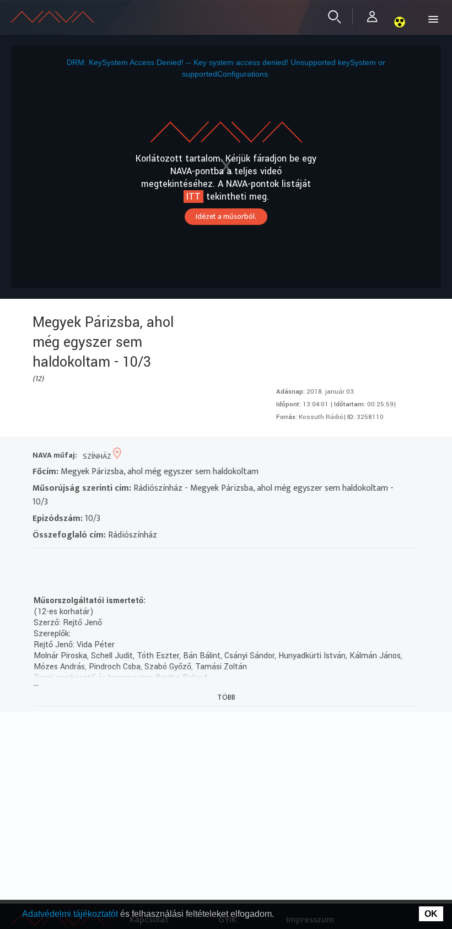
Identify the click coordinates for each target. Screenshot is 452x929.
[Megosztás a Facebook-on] (120, 562)
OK (431, 914)
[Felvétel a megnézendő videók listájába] (60, 562)
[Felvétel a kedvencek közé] (41, 562)
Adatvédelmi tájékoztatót (71, 914)
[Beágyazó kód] (100, 562)
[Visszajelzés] (140, 562)
